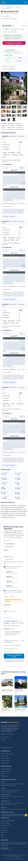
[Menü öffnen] (25, 2)
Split (6, 804)
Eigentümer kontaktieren (15, 43)
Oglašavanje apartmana (7, 747)
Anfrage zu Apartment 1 (10, 216)
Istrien (3, 782)
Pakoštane (9, 796)
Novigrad (19, 783)
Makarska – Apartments (6, 825)
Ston (25, 809)
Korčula (11, 809)
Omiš (21, 802)
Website (20, 61)
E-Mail (6, 550)
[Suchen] (26, 815)
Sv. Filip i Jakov (17, 7)
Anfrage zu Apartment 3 (10, 382)
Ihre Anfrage (9, 628)
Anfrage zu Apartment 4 (10, 465)
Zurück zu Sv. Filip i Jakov (9, 66)
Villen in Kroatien (4, 763)
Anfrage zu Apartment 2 (10, 299)
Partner (3, 739)
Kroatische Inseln (5, 756)
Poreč (23, 783)
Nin (5, 796)
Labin (11, 783)
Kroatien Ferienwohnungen (8, 734)
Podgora (3, 804)
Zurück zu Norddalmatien (9, 68)
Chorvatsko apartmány (6, 769)
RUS (9, 625)
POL (18, 625)
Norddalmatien (9, 7)
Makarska (17, 802)
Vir (23, 796)
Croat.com (3, 773)
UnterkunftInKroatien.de (6, 771)
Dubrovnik (4, 807)
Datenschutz (6, 858)
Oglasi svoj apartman (19, 858)
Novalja (18, 790)
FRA (5, 625)
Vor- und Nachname (9, 543)
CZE (9, 623)
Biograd (2, 796)
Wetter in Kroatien (5, 758)
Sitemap (12, 858)
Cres (2, 790)
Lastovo (15, 809)
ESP (21, 623)
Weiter (21, 167)
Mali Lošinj (13, 790)
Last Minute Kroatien (5, 760)
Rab (11, 791)
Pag (13, 796)
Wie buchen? (5, 848)
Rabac (4, 785)
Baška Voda (3, 802)
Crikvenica (6, 790)
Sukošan (20, 796)
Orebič (19, 809)
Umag (11, 785)
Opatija (7, 791)
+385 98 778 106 (8, 55)
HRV (13, 625)
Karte (8, 61)
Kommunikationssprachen (13, 621)
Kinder (10, 611)
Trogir (9, 804)
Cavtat (2, 809)
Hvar (14, 802)
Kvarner (3, 788)
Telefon (8, 556)
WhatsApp (9, 57)
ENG (13, 623)
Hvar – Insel (3, 827)
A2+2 (12, 29)
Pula (2, 785)
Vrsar (14, 785)
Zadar (6, 798)
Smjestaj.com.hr (4, 776)
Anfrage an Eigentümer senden (15, 656)
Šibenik (16, 796)
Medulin (14, 783)
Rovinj (8, 785)
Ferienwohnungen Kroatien (7, 753)
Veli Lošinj (14, 791)
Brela (11, 802)
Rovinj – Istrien (4, 829)
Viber (21, 57)
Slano (22, 809)
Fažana (7, 783)
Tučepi (12, 804)
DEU (5, 623)
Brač (8, 802)
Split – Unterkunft (5, 822)
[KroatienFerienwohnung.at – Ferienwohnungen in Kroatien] (4, 2)
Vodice (2, 798)
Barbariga (3, 783)
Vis (15, 804)
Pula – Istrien (4, 832)
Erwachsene (7, 604)
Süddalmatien (5, 800)
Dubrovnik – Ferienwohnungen (8, 820)
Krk (9, 790)
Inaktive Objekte (5, 737)
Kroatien (3, 7)
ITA (18, 623)
